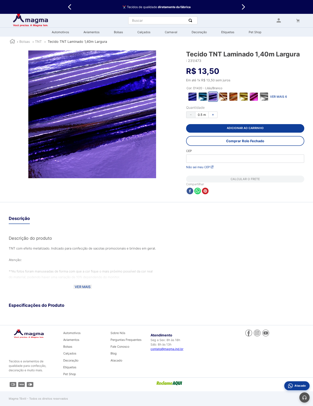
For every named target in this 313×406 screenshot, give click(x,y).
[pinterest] (205, 191)
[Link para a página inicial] (12, 41)
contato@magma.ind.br (167, 349)
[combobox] (163, 20)
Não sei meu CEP (198, 167)
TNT (38, 41)
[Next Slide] (243, 7)
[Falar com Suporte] (304, 397)
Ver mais (82, 287)
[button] (192, 96)
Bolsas (24, 41)
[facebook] (190, 191)
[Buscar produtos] (191, 20)
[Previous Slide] (70, 7)
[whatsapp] (197, 191)
